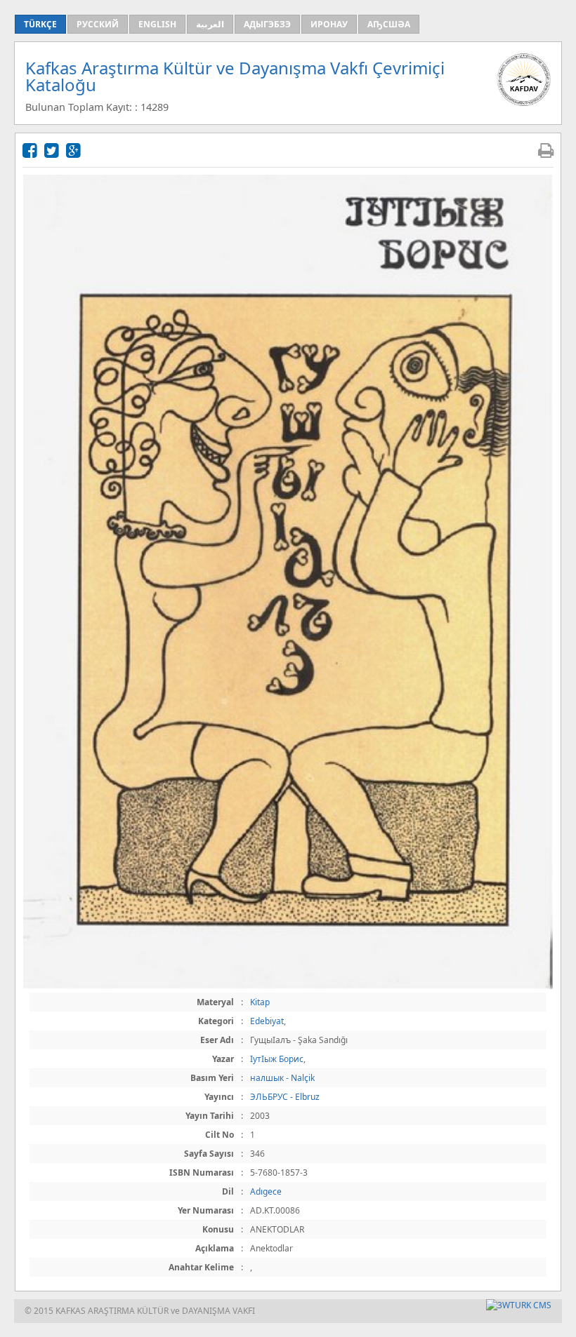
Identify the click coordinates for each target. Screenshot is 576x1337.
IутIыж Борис (276, 1059)
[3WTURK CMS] (518, 1305)
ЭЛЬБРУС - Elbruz (285, 1097)
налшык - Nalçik (282, 1078)
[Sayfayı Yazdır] (546, 149)
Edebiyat (267, 1021)
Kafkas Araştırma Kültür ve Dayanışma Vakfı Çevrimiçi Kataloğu (235, 76)
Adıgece (266, 1191)
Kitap (260, 1002)
